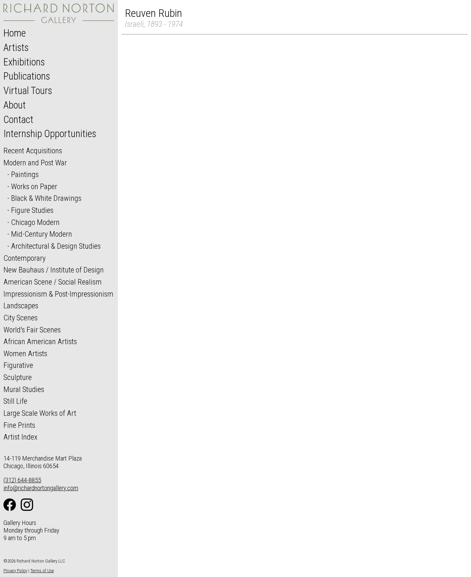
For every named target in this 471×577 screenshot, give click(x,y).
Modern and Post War (35, 162)
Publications (26, 76)
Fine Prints (19, 425)
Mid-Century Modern (41, 233)
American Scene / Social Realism (52, 281)
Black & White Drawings (46, 198)
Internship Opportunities (49, 134)
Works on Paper (34, 186)
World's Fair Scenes (32, 329)
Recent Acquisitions (32, 150)
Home (14, 33)
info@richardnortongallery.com (40, 488)
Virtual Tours (27, 90)
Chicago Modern (35, 222)
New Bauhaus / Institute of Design (53, 269)
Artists (16, 47)
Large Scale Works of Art (39, 413)
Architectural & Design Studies (56, 245)
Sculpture (17, 377)
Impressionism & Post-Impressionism (58, 293)
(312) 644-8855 (22, 480)
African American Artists (40, 341)
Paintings (25, 174)
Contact (18, 119)
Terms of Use (42, 570)
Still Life (15, 400)
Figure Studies (32, 210)
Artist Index (20, 436)
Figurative (18, 365)
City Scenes (20, 317)
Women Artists (25, 353)
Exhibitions (24, 62)
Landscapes (20, 305)
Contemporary (24, 258)
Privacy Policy (15, 570)
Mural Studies (23, 389)
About (14, 105)
